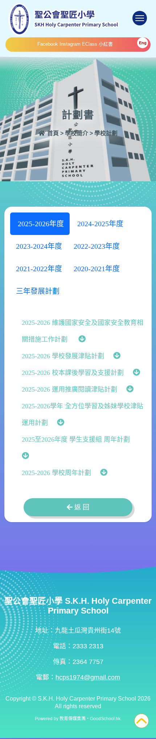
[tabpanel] (78, 397)
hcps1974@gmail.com (88, 677)
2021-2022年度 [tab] (39, 269)
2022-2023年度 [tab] (97, 246)
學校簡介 (76, 133)
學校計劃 (106, 133)
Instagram (70, 44)
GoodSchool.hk (105, 718)
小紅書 (106, 44)
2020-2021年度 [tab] (97, 269)
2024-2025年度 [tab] (99, 224)
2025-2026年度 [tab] (40, 224)
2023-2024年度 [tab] (39, 246)
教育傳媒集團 (72, 718)
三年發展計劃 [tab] (38, 291)
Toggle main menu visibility (139, 18)
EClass (89, 44)
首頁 (52, 133)
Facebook (47, 44)
